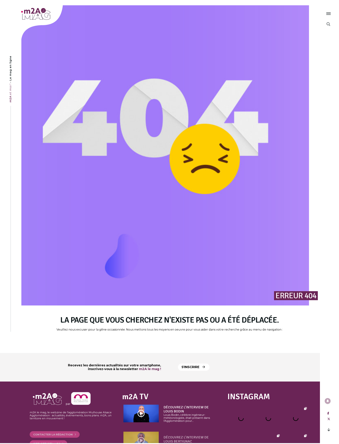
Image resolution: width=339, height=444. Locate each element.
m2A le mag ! (150, 369)
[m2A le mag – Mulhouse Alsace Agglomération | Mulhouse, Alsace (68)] (47, 14)
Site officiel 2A (46, 437)
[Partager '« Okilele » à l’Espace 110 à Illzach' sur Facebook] (328, 413)
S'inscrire (191, 367)
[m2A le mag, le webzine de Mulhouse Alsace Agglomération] (81, 404)
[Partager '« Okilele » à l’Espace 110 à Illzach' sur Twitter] (328, 419)
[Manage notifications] (328, 401)
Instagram (248, 396)
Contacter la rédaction (53, 428)
